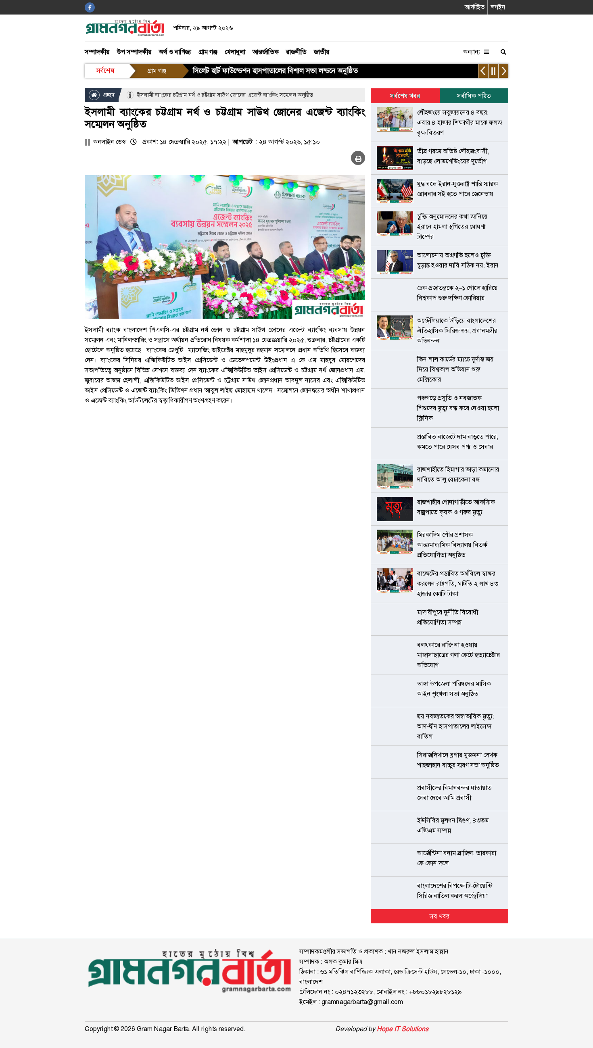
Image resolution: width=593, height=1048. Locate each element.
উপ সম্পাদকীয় (134, 52)
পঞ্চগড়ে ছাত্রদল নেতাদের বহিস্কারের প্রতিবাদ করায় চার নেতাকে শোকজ (286, 70)
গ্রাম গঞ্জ (207, 52)
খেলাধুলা (235, 52)
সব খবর (439, 916)
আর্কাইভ (474, 7)
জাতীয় (322, 52)
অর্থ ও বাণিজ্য (175, 52)
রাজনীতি (296, 52)
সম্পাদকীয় (97, 52)
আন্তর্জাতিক (266, 52)
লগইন (498, 7)
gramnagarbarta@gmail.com (362, 1002)
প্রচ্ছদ (108, 94)
